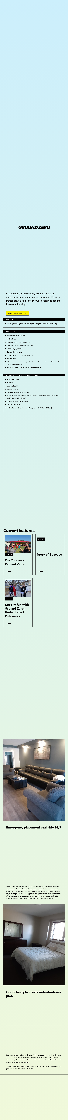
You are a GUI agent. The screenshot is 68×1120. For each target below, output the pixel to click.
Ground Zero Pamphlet (17, 313)
